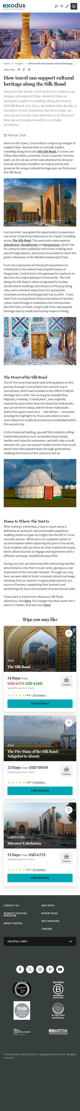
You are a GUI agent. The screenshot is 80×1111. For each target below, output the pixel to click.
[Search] (56, 6)
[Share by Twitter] (29, 69)
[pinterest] (50, 969)
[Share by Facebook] (24, 69)
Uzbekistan (12, 245)
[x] (30, 969)
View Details (40, 703)
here (28, 601)
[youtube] (60, 969)
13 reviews (39, 782)
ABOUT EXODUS (13, 923)
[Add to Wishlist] (69, 633)
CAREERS (46, 928)
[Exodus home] (14, 6)
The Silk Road (21, 240)
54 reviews (38, 869)
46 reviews (39, 695)
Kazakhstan (29, 245)
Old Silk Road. (47, 151)
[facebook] (20, 969)
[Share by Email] (18, 69)
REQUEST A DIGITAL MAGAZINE (15, 914)
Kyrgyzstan (52, 245)
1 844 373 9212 (67, 6)
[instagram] (40, 969)
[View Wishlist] (62, 6)
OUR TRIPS (48, 905)
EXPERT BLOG (49, 913)
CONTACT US (11, 905)
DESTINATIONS (50, 921)
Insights (19, 63)
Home (7, 63)
